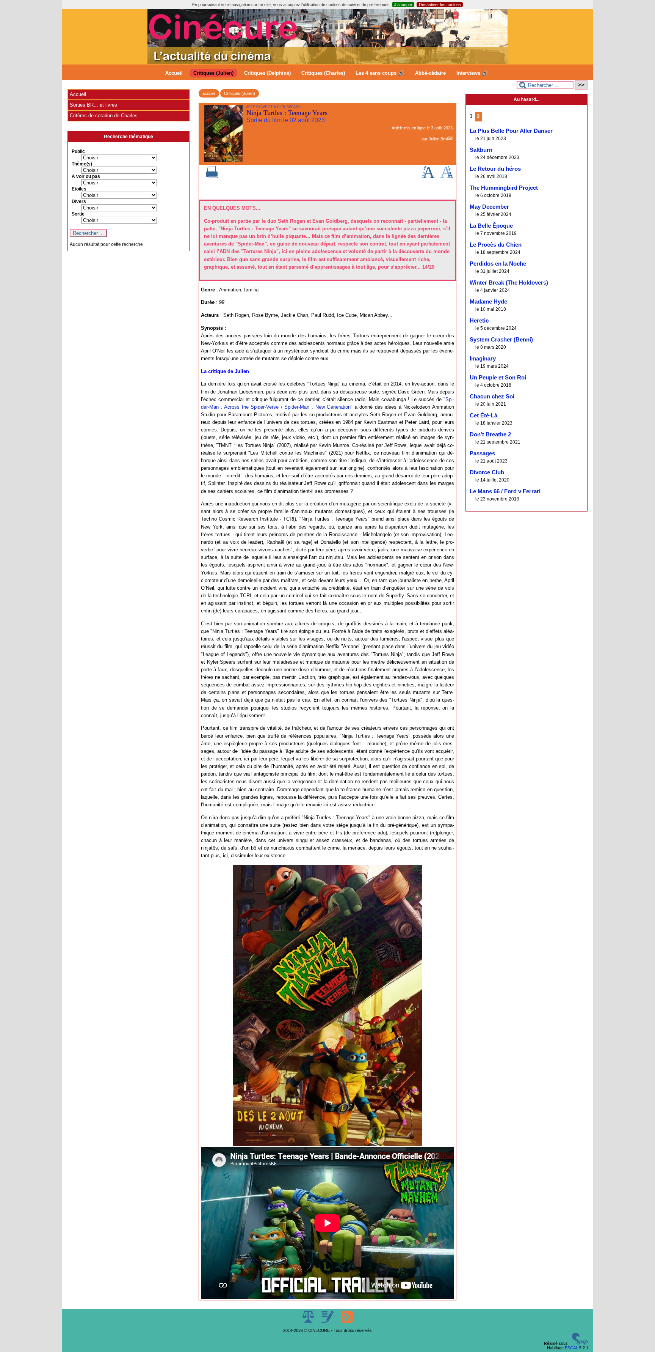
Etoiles (79, 189)
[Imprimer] (212, 176)
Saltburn (481, 150)
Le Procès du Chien (496, 245)
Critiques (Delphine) (267, 73)
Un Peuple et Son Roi (498, 378)
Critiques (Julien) (213, 73)
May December (489, 207)
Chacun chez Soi (492, 396)
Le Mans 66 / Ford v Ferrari (505, 491)
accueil (208, 93)
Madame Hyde (488, 302)
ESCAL (571, 1348)
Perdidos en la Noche (498, 264)
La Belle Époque (491, 226)
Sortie (78, 214)
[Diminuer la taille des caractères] (446, 176)
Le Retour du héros (495, 169)
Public (78, 151)
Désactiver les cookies (440, 4)
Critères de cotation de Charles (104, 115)
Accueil (174, 73)
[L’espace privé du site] (328, 1321)
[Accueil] (327, 62)
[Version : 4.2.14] (580, 1343)
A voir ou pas (86, 176)
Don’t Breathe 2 (490, 434)
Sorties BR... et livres (93, 105)
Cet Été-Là (483, 415)
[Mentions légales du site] (308, 1321)
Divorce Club (487, 472)
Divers (79, 201)
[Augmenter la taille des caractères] (427, 176)
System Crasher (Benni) (501, 340)
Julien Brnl (438, 139)
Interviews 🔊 (472, 73)
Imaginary (483, 359)
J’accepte (403, 4)
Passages (482, 453)
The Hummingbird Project (504, 188)
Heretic (479, 321)
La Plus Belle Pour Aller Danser (511, 131)
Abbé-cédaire (430, 73)
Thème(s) (82, 164)
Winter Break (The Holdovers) (509, 283)
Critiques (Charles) (323, 73)
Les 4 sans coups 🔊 (380, 73)
